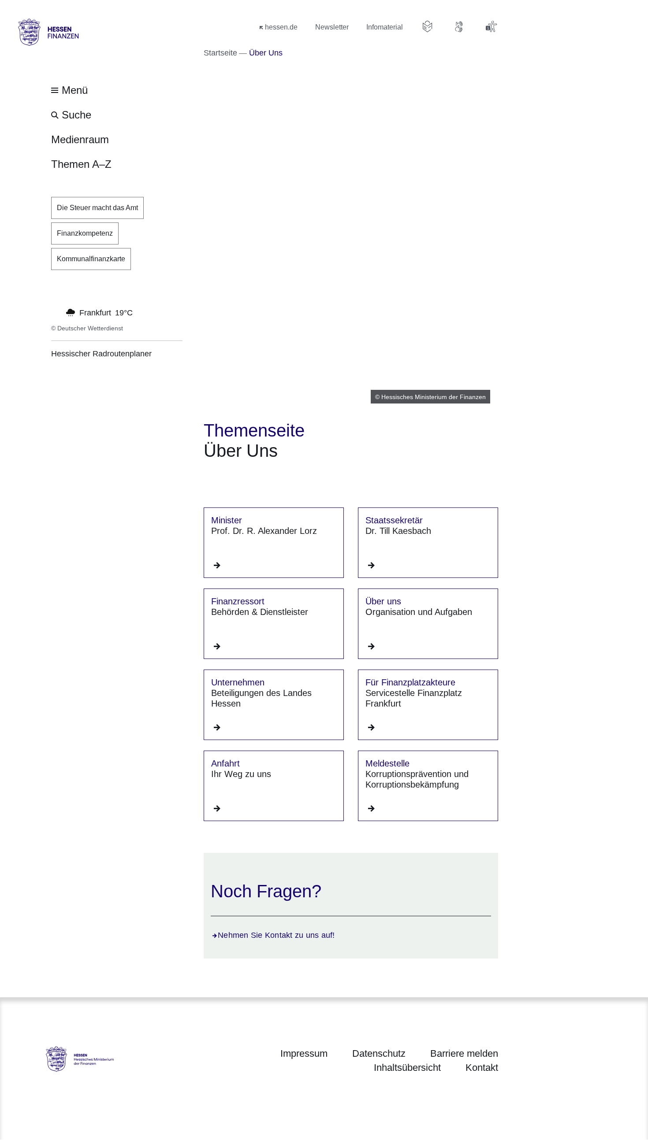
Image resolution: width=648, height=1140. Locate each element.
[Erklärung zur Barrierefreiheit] (491, 26)
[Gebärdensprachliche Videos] (459, 26)
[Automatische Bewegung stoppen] (56, 312)
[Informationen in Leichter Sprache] (428, 26)
